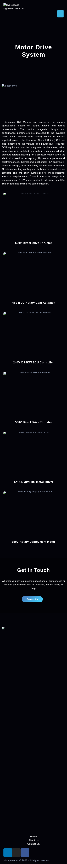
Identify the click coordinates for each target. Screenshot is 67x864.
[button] (60, 13)
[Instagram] (16, 852)
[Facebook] (25, 852)
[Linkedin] (7, 852)
